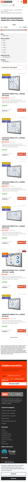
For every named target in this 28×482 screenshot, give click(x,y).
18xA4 (5, 47)
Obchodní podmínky (5, 437)
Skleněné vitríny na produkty (8, 416)
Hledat (25, 5)
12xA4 (5, 45)
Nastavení (13, 474)
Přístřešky (3, 423)
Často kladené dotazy (6, 435)
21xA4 (5, 50)
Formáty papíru (4, 443)
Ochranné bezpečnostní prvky (8, 421)
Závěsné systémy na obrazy (8, 410)
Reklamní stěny (5, 418)
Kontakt (3, 430)
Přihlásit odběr (14, 384)
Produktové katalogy (6, 433)
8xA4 (5, 42)
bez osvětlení (6, 61)
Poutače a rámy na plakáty (8, 413)
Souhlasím (13, 478)
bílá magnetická (7, 57)
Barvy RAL (3, 441)
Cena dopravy (4, 432)
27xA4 (5, 52)
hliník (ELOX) (6, 35)
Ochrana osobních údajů (6, 439)
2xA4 (5, 40)
